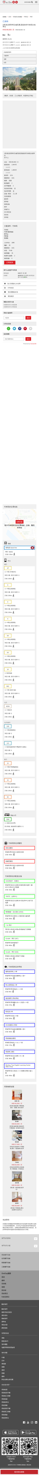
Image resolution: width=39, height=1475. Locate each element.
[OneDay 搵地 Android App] (28, 1432)
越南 (3, 1280)
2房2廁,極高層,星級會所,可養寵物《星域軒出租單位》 (16, 1128)
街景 (5, 62)
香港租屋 (4, 1389)
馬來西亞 (5, 1293)
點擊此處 (19, 522)
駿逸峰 (17, 1142)
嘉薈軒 (17, 1203)
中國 (3, 1357)
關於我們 (4, 1309)
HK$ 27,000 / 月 (17, 1144)
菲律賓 (4, 1284)
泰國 (3, 1287)
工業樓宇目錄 (6, 1267)
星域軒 (17, 1121)
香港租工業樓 (6, 1396)
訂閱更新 (9, 262)
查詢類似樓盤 (19, 1472)
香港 (3, 1277)
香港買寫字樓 (6, 1408)
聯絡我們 (4, 1318)
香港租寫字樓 (6, 1393)
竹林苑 (17, 1162)
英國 (3, 1373)
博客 (3, 1338)
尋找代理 (4, 1325)
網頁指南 (4, 1328)
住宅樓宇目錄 (6, 1258)
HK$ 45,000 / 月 (17, 1103)
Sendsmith (33, 344)
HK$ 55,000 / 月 (17, 1165)
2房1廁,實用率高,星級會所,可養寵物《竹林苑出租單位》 (17, 1168)
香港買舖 (4, 1415)
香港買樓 (4, 1405)
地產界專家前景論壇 (8, 1347)
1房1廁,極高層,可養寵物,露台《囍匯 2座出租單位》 (16, 1107)
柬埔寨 (4, 1364)
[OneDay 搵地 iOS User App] (10, 1432)
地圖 (5, 59)
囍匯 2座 (17, 1101)
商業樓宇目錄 (6, 1262)
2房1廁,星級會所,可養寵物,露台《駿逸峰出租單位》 (17, 1148)
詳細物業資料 (7, 52)
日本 (3, 1360)
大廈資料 (6, 55)
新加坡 (4, 1290)
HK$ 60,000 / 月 (17, 1124)
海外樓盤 (4, 1344)
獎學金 (4, 1321)
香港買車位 (5, 1418)
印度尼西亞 (5, 1297)
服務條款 (23, 1464)
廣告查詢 (4, 1315)
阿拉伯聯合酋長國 (7, 1379)
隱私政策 (29, 1464)
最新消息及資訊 (7, 1312)
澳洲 (3, 1370)
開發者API (5, 1341)
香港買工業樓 (6, 1411)
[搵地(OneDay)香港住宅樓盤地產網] (10, 1)
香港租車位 (5, 1402)
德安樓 (17, 1183)
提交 (28, 318)
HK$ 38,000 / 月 (17, 1206)
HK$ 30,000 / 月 (17, 1185)
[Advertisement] (19, 123)
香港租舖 (4, 1399)
